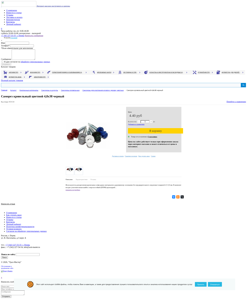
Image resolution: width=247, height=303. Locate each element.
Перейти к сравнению (236, 102)
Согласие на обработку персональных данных (26, 231)
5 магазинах (152, 137)
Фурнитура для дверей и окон (232, 72)
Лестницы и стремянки (131, 72)
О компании (11, 10)
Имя (3, 43)
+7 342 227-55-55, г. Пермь (12, 36)
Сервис (153, 156)
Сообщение (6, 59)
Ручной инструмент (204, 72)
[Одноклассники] (178, 196)
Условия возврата (13, 229)
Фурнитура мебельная (16, 77)
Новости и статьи (14, 13)
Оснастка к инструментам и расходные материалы (166, 72)
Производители (13, 20)
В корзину (155, 130)
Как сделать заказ (144, 156)
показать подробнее (73, 190)
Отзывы (9, 15)
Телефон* (5, 46)
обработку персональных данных (35, 62)
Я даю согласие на (27, 62)
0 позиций (13, 38)
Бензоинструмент (36, 72)
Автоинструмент (14, 72)
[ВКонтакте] (174, 196)
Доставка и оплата (14, 17)
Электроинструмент (40, 77)
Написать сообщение (34, 36)
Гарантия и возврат (131, 156)
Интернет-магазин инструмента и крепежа (53, 6)
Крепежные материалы (105, 72)
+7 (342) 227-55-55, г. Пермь (17, 245)
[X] (182, 196)
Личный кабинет (13, 24)
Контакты (10, 22)
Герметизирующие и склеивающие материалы (68, 72)
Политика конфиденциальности (20, 226)
